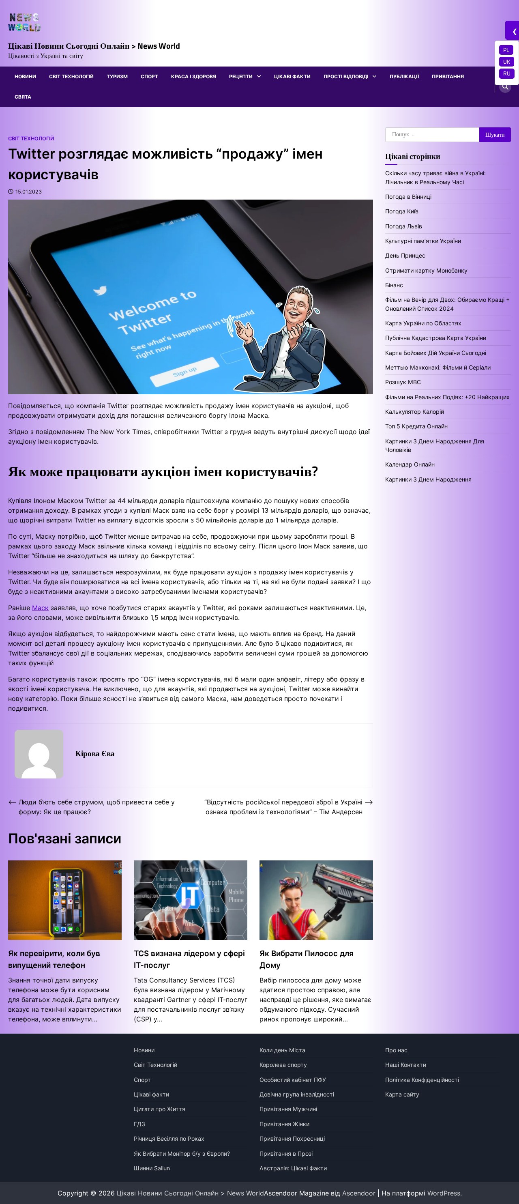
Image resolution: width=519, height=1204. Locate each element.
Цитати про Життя (159, 1108)
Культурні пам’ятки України (423, 240)
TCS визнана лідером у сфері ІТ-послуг (189, 959)
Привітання (448, 76)
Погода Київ (401, 211)
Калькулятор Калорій (414, 411)
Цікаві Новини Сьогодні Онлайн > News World (94, 45)
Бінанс (394, 285)
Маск (40, 608)
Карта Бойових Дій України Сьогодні (435, 352)
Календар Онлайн (410, 464)
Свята (23, 97)
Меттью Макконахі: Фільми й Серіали (438, 367)
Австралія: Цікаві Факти (293, 1168)
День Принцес (405, 255)
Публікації (404, 76)
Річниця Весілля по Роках (169, 1138)
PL (506, 49)
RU (506, 73)
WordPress (443, 1193)
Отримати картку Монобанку (426, 270)
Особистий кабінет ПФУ (293, 1079)
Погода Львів (403, 226)
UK (506, 61)
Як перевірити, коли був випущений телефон (54, 959)
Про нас (396, 1050)
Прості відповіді (346, 76)
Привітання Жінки (284, 1123)
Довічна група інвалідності (297, 1094)
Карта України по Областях (423, 323)
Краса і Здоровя (193, 76)
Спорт (149, 76)
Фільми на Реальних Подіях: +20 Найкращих (447, 396)
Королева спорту (283, 1064)
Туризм (117, 76)
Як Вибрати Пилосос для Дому (307, 959)
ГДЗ (139, 1123)
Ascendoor (358, 1193)
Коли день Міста (282, 1050)
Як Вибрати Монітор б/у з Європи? (182, 1153)
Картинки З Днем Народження (428, 479)
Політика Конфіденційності (422, 1079)
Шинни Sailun (152, 1168)
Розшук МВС (403, 381)
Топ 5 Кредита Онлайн (416, 426)
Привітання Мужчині (288, 1108)
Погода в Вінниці (408, 196)
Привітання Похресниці (292, 1138)
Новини (25, 76)
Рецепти (241, 76)
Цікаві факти (292, 76)
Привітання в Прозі (286, 1153)
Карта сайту (402, 1094)
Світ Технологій (71, 76)
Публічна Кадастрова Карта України (435, 337)
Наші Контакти (405, 1064)
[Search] (505, 87)
